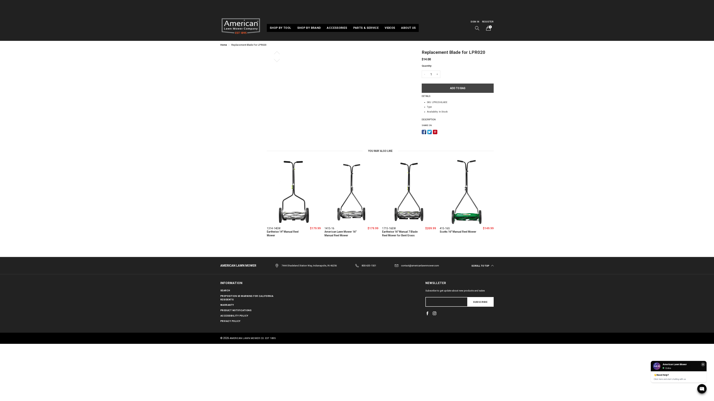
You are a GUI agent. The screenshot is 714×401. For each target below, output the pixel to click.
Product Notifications (235, 310)
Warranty (227, 305)
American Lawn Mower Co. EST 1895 (253, 338)
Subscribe (480, 302)
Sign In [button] (475, 21)
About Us (408, 28)
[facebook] (427, 313)
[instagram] (434, 313)
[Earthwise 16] (409, 191)
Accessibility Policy (234, 315)
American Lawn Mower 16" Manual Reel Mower (340, 233)
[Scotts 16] (467, 191)
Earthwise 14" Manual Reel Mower (283, 233)
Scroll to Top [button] (480, 265)
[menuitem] (280, 28)
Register (488, 21)
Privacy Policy (230, 321)
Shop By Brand (309, 28)
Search (225, 290)
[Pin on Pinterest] (435, 132)
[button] (477, 28)
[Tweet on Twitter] (429, 132)
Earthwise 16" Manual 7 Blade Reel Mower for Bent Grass (400, 233)
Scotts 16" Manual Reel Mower (458, 231)
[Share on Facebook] (424, 132)
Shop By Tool (280, 28)
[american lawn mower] (240, 25)
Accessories (337, 28)
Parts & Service (366, 28)
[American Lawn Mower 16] (351, 191)
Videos (390, 28)
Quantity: (427, 65)
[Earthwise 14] (294, 191)
